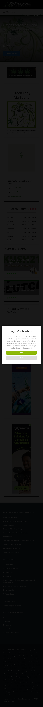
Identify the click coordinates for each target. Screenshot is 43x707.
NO (21, 358)
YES (21, 352)
